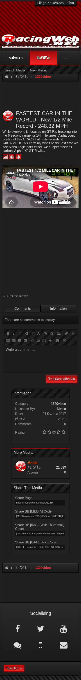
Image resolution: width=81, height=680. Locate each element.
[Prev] (12, 156)
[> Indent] (25, 340)
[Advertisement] (40, 250)
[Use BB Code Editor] (73, 333)
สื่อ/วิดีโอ (43, 58)
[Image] (38, 340)
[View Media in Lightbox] (5, 156)
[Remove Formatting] (66, 333)
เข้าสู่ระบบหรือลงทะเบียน (55, 3)
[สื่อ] (44, 340)
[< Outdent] (19, 340)
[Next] (18, 156)
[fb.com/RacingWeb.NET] (17, 628)
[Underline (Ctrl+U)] (19, 333)
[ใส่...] (50, 340)
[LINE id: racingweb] (17, 645)
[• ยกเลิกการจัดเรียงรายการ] (8, 340)
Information (58, 308)
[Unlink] (51, 333)
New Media (38, 70)
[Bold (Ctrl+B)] (8, 333)
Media (5, 296)
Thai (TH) (12, 668)
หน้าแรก (16, 58)
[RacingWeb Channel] (63, 628)
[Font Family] (38, 333)
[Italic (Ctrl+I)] (13, 333)
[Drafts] (64, 340)
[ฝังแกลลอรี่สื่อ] (57, 340)
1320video (58, 403)
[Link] (45, 333)
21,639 (61, 467)
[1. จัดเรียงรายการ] (13, 340)
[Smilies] (32, 340)
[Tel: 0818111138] (40, 645)
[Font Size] (32, 333)
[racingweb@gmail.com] (63, 645)
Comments (22, 308)
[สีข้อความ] (26, 333)
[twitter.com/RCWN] (40, 628)
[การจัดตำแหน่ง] (58, 333)
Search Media (14, 70)
